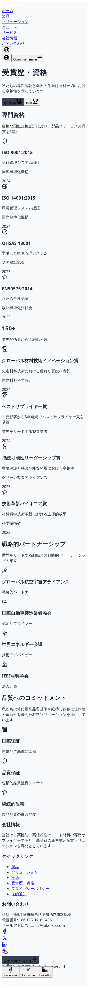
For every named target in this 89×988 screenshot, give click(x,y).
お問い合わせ (13, 43)
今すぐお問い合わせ (18, 961)
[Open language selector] (6, 58)
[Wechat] (5, 953)
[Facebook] (5, 932)
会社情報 (9, 38)
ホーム (7, 10)
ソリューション (15, 21)
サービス (9, 32)
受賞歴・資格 (22, 883)
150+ (29, 103)
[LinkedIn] (5, 946)
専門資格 (10, 103)
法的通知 (19, 894)
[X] (5, 939)
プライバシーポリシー (30, 888)
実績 (15, 877)
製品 (5, 16)
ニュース (9, 27)
